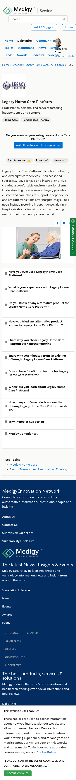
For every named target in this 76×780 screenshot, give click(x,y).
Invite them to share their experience (38, 145)
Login (69, 27)
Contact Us (10, 525)
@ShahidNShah (64, 56)
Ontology (11, 632)
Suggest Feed (12, 665)
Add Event (11, 649)
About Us (8, 517)
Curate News (12, 641)
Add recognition (15, 657)
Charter (32, 632)
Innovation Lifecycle (16, 590)
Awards (7, 614)
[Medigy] (19, 10)
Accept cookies (17, 773)
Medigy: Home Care (23, 465)
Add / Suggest (44, 27)
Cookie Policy (46, 752)
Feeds (6, 623)
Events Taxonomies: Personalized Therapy (38, 469)
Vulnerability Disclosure (18, 541)
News (6, 598)
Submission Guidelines (17, 533)
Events (6, 606)
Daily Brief (9, 704)
